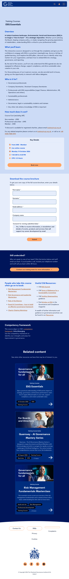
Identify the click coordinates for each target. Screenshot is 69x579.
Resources (49, 315)
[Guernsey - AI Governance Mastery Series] (51, 457)
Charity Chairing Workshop (17, 310)
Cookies (34, 539)
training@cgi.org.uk (54, 128)
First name (17, 190)
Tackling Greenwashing (50, 296)
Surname (16, 198)
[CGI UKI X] (37, 564)
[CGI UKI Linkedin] (25, 564)
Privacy (34, 533)
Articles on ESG (47, 302)
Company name (18, 215)
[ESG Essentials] (51, 404)
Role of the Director (15, 301)
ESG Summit (46, 287)
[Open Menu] (64, 4)
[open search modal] (54, 4)
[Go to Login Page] (59, 4)
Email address (18, 207)
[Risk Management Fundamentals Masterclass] (51, 510)
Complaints (52, 531)
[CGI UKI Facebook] (31, 564)
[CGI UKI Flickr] (44, 564)
